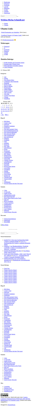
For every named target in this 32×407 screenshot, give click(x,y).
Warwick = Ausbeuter (10, 249)
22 (3, 111)
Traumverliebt (8, 179)
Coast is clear (7, 123)
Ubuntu (6, 25)
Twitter (6, 10)
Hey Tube (6, 146)
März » (7, 114)
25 (8, 111)
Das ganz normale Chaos (11, 129)
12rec (5, 190)
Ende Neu (7, 268)
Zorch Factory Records (10, 212)
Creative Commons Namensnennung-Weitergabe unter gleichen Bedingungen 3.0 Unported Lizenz (15, 398)
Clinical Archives (8, 203)
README (7, 222)
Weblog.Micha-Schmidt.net (13, 20)
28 (1, 113)
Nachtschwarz (8, 157)
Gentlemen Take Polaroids (11, 81)
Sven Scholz (7, 174)
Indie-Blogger (8, 148)
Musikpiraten (7, 155)
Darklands (7, 127)
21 (1, 111)
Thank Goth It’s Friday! (10, 270)
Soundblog (7, 169)
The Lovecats (7, 92)
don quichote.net (8, 137)
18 (8, 109)
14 (1, 109)
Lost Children (8, 209)
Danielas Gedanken (9, 126)
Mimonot (6, 210)
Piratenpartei (7, 88)
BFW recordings (8, 201)
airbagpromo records (9, 195)
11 (8, 107)
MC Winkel (7, 154)
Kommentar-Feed (9, 389)
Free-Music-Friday (9, 80)
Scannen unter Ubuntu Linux (12, 64)
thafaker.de (7, 175)
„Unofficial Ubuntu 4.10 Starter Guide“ (11, 35)
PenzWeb (6, 165)
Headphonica (7, 206)
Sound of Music (8, 91)
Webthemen (7, 182)
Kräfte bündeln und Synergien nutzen (14, 62)
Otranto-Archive (8, 160)
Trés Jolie (6, 94)
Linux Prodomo (8, 67)
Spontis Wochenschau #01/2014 (12, 251)
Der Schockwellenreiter (10, 132)
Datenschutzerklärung (10, 219)
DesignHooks (11, 405)
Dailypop (6, 124)
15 (3, 109)
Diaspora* (7, 3)
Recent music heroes (9, 166)
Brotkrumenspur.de (8, 40)
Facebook (6, 5)
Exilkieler (6, 140)
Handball (6, 83)
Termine (6, 11)
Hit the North (7, 84)
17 (6, 109)
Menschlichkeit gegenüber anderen (13, 65)
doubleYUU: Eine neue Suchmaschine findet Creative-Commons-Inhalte (16, 240)
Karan (5, 149)
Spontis (6, 171)
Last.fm (6, 7)
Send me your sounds (13, 229)
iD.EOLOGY (8, 207)
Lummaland (7, 152)
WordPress (7, 98)
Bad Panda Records (9, 196)
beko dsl (6, 199)
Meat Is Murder (8, 86)
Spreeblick (7, 172)
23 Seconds (7, 192)
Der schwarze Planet (9, 134)
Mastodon (6, 8)
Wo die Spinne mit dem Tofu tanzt (13, 183)
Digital (6, 23)
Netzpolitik (7, 158)
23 (5, 111)
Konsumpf (7, 151)
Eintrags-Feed (8, 388)
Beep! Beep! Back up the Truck (12, 198)
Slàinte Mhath (8, 89)
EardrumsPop (7, 204)
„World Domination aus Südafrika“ (10, 32)
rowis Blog (7, 168)
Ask (5, 77)
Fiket (5, 141)
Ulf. (5, 180)
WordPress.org (8, 391)
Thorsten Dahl (8, 177)
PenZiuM (6, 163)
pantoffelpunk (8, 162)
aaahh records (8, 193)
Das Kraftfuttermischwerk (11, 130)
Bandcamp (7, 2)
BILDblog (7, 121)
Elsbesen (6, 138)
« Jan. (2, 114)
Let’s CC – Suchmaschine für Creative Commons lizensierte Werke (17, 243)
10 (6, 107)
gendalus (6, 143)
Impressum (7, 13)
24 (6, 111)
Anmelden (7, 386)
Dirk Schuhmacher (9, 135)
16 (5, 109)
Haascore (6, 144)
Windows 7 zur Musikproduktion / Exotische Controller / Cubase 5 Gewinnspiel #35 (16, 246)
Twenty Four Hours (9, 95)
